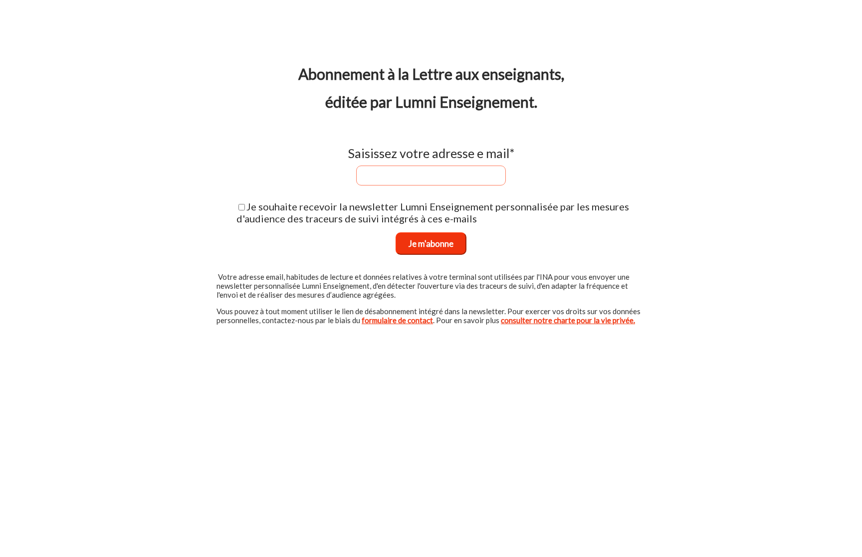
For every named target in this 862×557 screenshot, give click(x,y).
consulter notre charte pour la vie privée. (568, 320)
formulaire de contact (397, 320)
